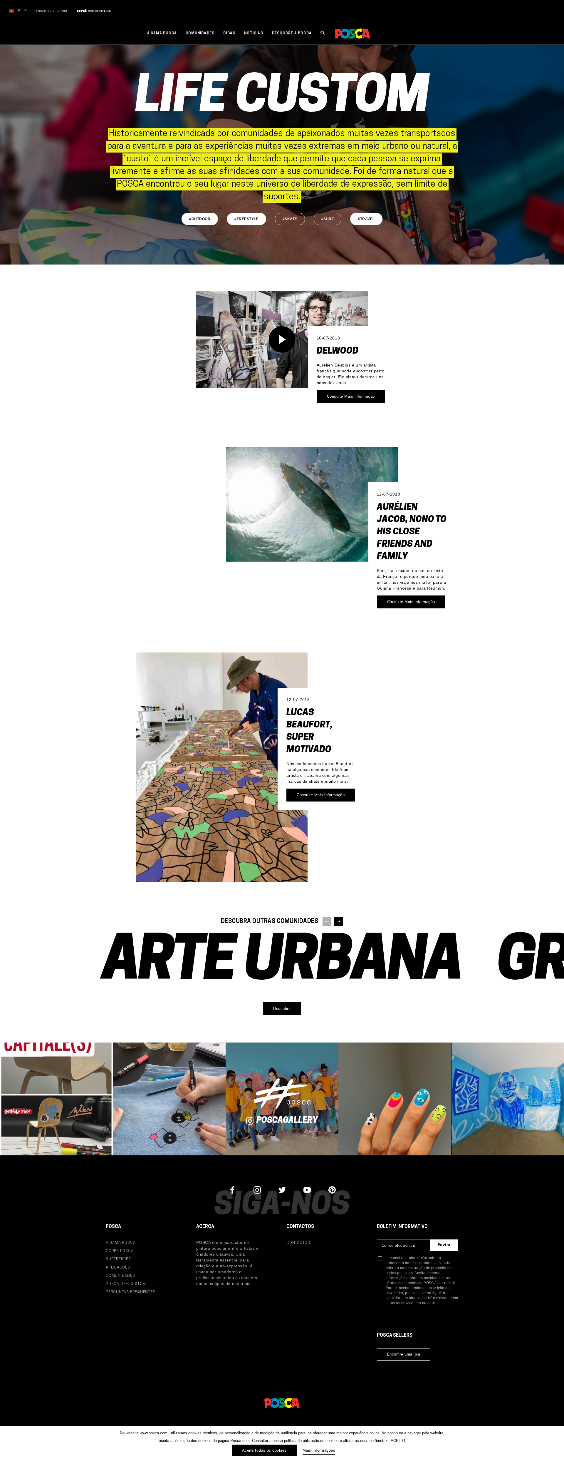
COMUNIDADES (120, 1276)
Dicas (229, 33)
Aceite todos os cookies (264, 1450)
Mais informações (319, 1450)
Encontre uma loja (51, 11)
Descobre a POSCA (292, 33)
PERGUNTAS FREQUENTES (130, 1292)
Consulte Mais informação (351, 396)
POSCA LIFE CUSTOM (126, 1284)
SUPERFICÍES (118, 1259)
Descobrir (282, 1008)
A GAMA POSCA (120, 1243)
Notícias (253, 33)
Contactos (298, 1243)
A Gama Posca (162, 33)
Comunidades (200, 33)
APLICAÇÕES (118, 1267)
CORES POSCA (120, 1251)
